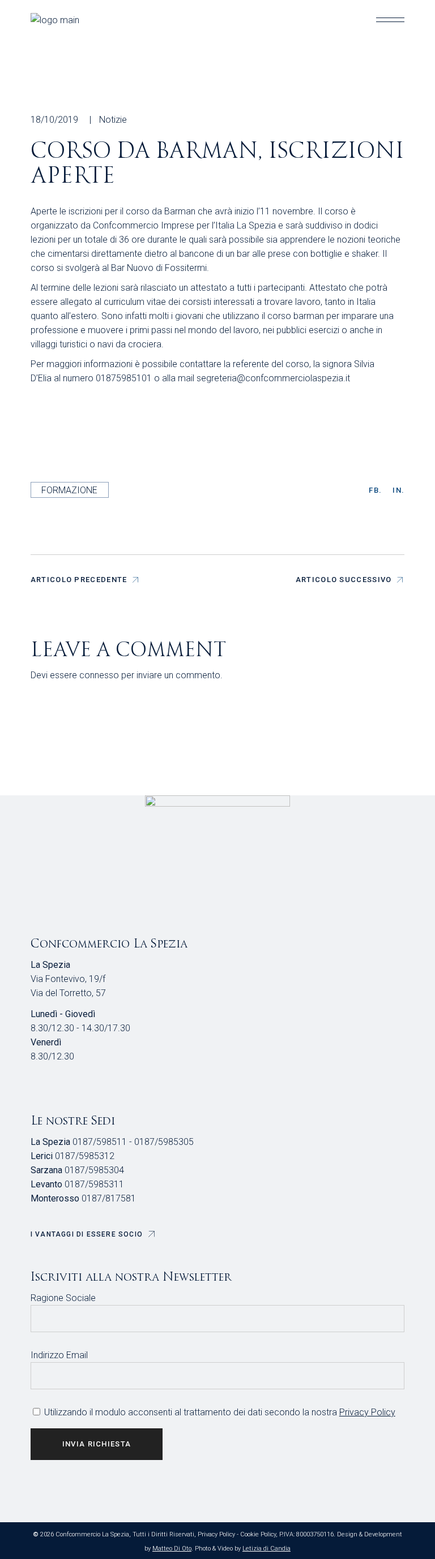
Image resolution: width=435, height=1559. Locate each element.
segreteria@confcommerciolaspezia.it (273, 378)
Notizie (113, 119)
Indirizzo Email (59, 1355)
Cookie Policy (258, 1534)
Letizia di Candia (266, 1548)
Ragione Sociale (63, 1298)
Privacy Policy (367, 1412)
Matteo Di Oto (171, 1548)
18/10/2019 (54, 119)
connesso (99, 675)
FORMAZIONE (69, 490)
